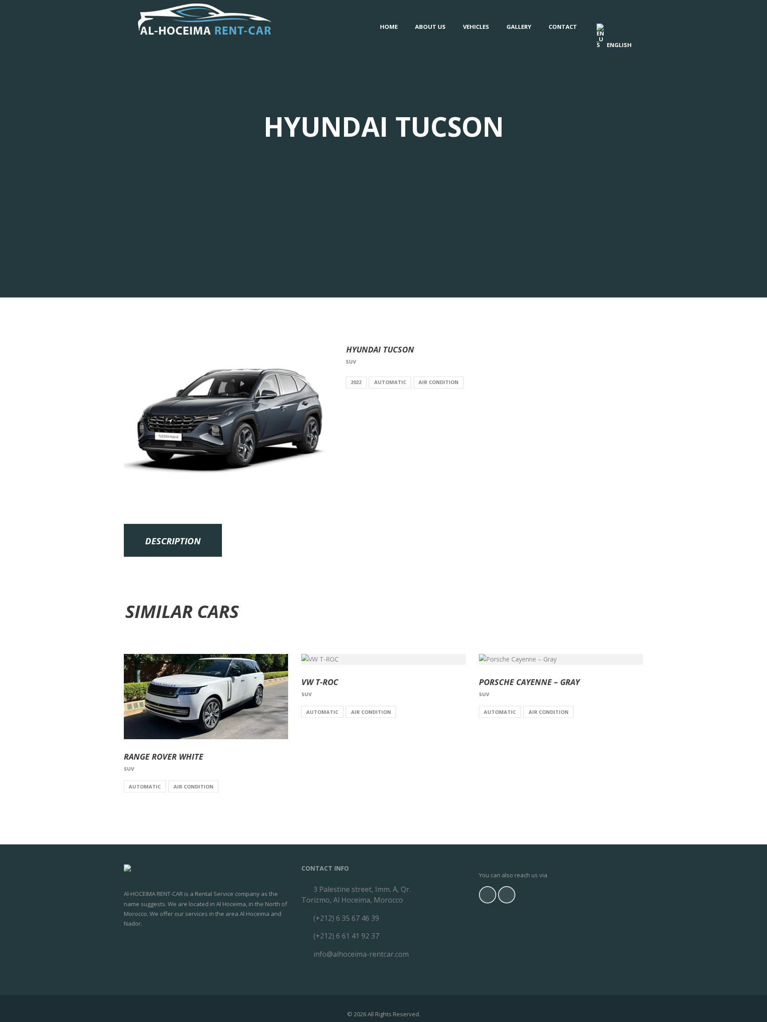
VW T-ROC (319, 682)
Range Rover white (163, 756)
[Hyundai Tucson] (228, 414)
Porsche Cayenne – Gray (529, 682)
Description (173, 541)
